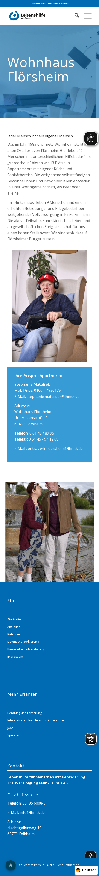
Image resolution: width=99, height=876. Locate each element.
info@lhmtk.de (32, 812)
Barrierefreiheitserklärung (25, 649)
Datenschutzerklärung (23, 641)
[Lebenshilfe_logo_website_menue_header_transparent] (41, 16)
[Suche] (74, 16)
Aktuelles (13, 627)
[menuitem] (74, 16)
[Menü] (85, 16)
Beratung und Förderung (24, 713)
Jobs (10, 728)
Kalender (13, 634)
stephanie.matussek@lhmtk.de (53, 396)
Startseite (14, 619)
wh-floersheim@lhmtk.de (61, 448)
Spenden (13, 735)
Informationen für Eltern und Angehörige (35, 720)
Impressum (15, 656)
